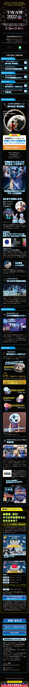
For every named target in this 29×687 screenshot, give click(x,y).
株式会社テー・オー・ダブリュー (11, 669)
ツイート (10, 47)
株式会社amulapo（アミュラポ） (11, 664)
